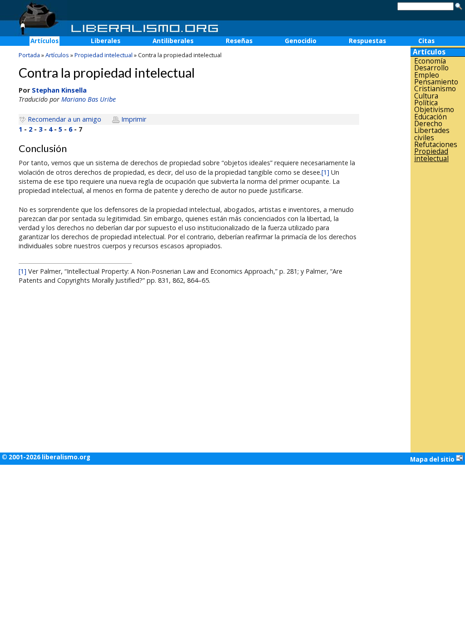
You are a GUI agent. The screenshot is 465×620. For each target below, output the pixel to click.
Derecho (428, 123)
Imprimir (133, 119)
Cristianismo (435, 88)
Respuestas (367, 41)
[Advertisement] (438, 307)
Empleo (426, 75)
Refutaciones (435, 144)
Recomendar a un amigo (64, 119)
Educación (430, 116)
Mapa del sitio (433, 459)
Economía (430, 61)
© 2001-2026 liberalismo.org (46, 457)
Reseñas (239, 41)
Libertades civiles (432, 134)
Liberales (105, 41)
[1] (325, 172)
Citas (426, 41)
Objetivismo (434, 109)
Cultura (426, 96)
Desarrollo (431, 67)
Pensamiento (436, 82)
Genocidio (301, 41)
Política (426, 102)
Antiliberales (173, 41)
